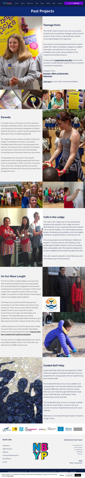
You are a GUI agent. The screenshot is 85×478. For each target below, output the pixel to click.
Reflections (47, 76)
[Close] (83, 475)
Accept (78, 475)
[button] (23, 3)
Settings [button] (62, 475)
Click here (47, 82)
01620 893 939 (78, 463)
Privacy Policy (73, 471)
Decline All (69, 475)
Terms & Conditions (63, 471)
